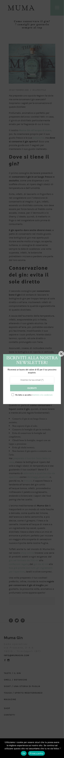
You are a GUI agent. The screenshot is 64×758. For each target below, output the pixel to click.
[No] (60, 748)
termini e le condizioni (43, 395)
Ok (23, 753)
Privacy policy (36, 753)
